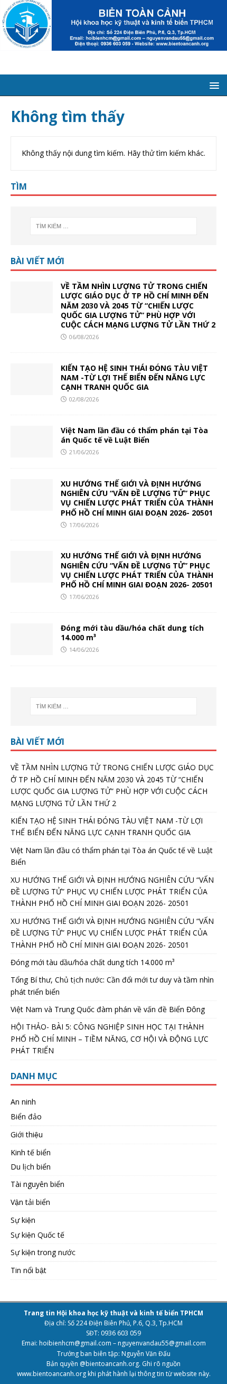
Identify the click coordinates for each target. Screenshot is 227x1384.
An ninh (23, 1102)
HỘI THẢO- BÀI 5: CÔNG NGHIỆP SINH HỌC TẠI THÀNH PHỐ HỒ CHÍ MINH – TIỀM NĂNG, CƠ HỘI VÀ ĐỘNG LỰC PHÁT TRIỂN (110, 1038)
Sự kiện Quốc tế (37, 1235)
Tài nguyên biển (37, 1184)
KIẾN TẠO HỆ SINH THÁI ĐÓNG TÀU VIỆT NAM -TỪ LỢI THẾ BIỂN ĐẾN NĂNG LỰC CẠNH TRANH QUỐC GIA (134, 377)
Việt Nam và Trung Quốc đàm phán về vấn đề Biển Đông (108, 1009)
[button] (212, 84)
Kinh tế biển (31, 1152)
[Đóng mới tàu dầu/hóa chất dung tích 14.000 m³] (32, 648)
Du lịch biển (31, 1167)
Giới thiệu (27, 1134)
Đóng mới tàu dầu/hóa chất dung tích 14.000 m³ (132, 632)
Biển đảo (26, 1116)
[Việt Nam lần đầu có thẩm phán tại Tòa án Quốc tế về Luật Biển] (32, 451)
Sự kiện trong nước (43, 1252)
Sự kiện (23, 1220)
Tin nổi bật (28, 1270)
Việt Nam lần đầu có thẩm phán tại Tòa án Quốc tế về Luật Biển (134, 435)
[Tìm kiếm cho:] (113, 226)
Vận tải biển (30, 1202)
